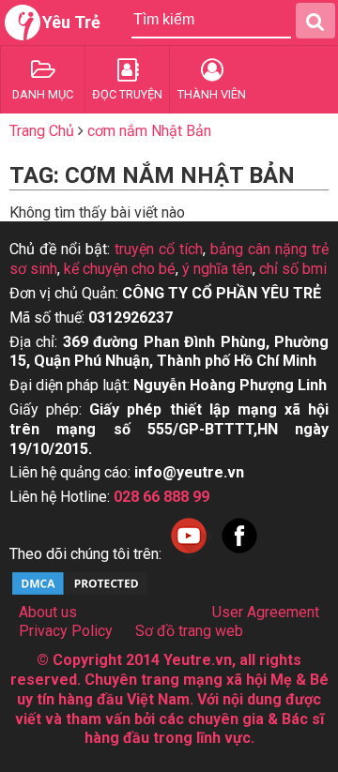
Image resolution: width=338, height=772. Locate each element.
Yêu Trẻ (71, 22)
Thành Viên (211, 94)
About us (48, 612)
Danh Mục (42, 94)
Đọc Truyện (127, 94)
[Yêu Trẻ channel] (188, 554)
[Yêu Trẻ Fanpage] (239, 554)
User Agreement (265, 612)
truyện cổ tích (159, 249)
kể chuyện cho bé (120, 269)
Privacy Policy (66, 631)
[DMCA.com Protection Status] (79, 592)
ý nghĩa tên (217, 269)
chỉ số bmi (293, 269)
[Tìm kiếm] (315, 20)
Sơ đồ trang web (189, 631)
